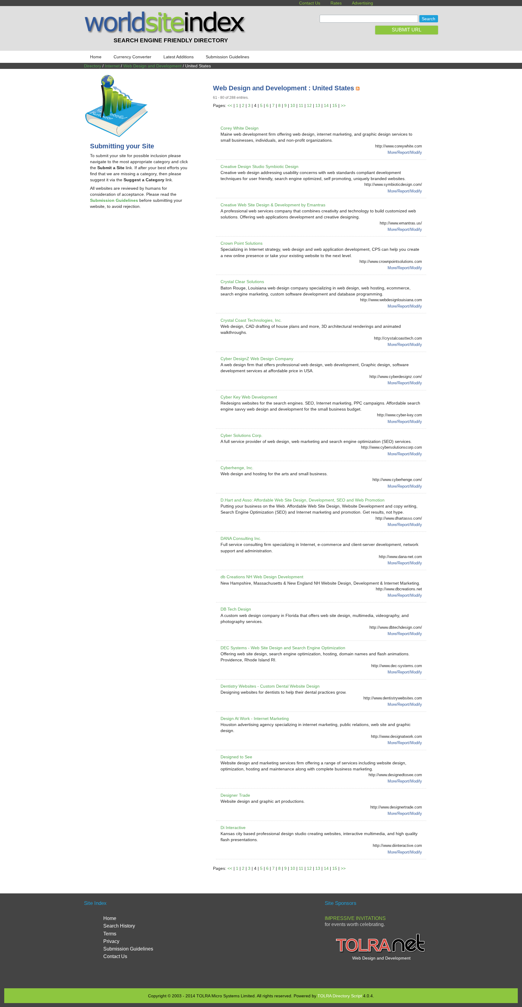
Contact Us (309, 3)
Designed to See (236, 756)
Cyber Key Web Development (249, 397)
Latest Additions (178, 56)
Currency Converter (132, 56)
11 (301, 105)
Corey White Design (240, 128)
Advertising (362, 3)
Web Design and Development (152, 65)
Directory (92, 65)
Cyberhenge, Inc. (237, 467)
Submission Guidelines (227, 56)
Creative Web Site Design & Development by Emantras (273, 204)
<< (229, 105)
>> (343, 105)
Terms (109, 933)
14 (326, 105)
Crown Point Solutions (242, 243)
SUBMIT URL (406, 29)
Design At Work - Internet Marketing (255, 718)
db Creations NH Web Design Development (262, 576)
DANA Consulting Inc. (241, 538)
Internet (112, 65)
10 (292, 105)
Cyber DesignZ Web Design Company (257, 358)
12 (309, 105)
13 (317, 105)
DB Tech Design (236, 609)
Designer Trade (235, 795)
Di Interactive (233, 827)
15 (334, 105)
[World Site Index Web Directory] (166, 31)
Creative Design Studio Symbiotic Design (259, 166)
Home (96, 56)
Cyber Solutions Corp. (242, 435)
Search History (119, 925)
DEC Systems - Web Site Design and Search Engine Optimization (283, 647)
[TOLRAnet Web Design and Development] (381, 952)
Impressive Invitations (355, 918)
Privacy (111, 941)
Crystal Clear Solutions (242, 281)
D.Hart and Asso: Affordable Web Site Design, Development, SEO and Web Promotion (303, 500)
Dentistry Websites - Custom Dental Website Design (270, 686)
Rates (336, 3)
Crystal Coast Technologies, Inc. (251, 320)
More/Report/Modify (405, 152)
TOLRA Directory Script (339, 995)
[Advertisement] (141, 262)
